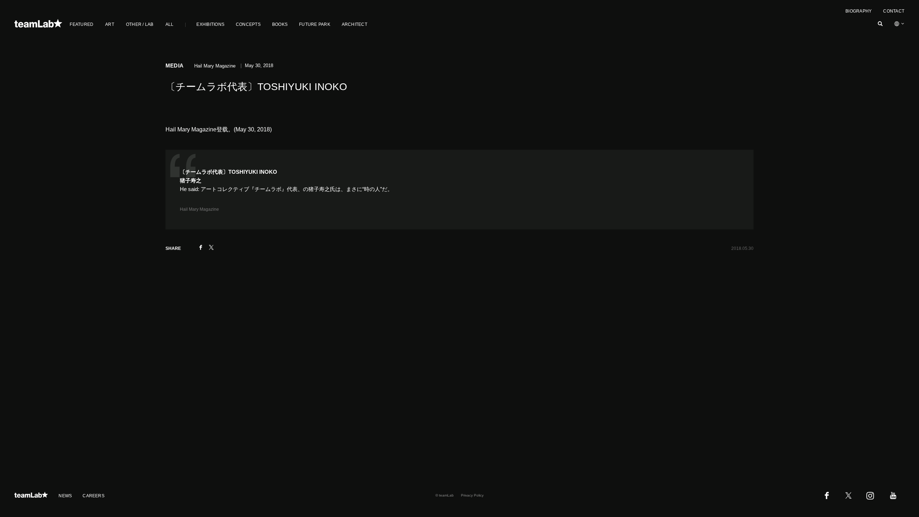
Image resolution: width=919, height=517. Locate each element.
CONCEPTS (248, 24)
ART (109, 24)
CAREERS (93, 495)
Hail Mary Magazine (199, 209)
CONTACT (893, 11)
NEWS (65, 495)
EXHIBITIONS (210, 24)
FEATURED (81, 24)
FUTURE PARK (314, 24)
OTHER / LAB (140, 24)
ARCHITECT (354, 24)
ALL (169, 24)
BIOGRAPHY (858, 11)
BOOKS (280, 24)
